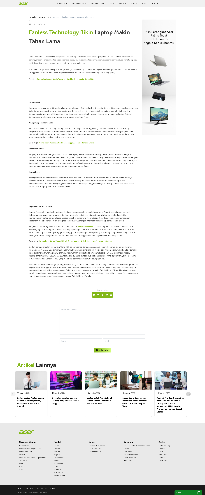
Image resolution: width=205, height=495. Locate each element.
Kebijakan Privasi (28, 488)
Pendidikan (162, 455)
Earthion (22, 455)
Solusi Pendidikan (95, 449)
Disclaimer (52, 488)
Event (21, 463)
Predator (161, 449)
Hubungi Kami (129, 460)
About (20, 488)
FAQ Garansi (128, 452)
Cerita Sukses (24, 460)
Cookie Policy (39, 488)
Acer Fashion (58, 472)
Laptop (56, 446)
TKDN (56, 466)
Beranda (32, 17)
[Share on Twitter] (98, 294)
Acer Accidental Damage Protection (137, 446)
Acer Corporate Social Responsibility (32, 458)
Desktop (57, 449)
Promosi (22, 466)
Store (21, 469)
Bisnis (160, 452)
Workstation (58, 463)
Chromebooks (59, 458)
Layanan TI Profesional (97, 446)
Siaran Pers (162, 460)
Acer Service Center (131, 455)
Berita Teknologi (44, 17)
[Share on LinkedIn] (111, 294)
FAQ (46, 488)
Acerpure (57, 469)
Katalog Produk (59, 475)
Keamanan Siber (95, 452)
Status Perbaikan (130, 458)
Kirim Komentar (102, 350)
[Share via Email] (102, 294)
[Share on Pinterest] (107, 294)
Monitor (57, 452)
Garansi (126, 449)
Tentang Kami (24, 446)
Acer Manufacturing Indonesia (30, 449)
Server (56, 460)
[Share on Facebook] (94, 294)
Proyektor (57, 455)
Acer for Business (25, 452)
